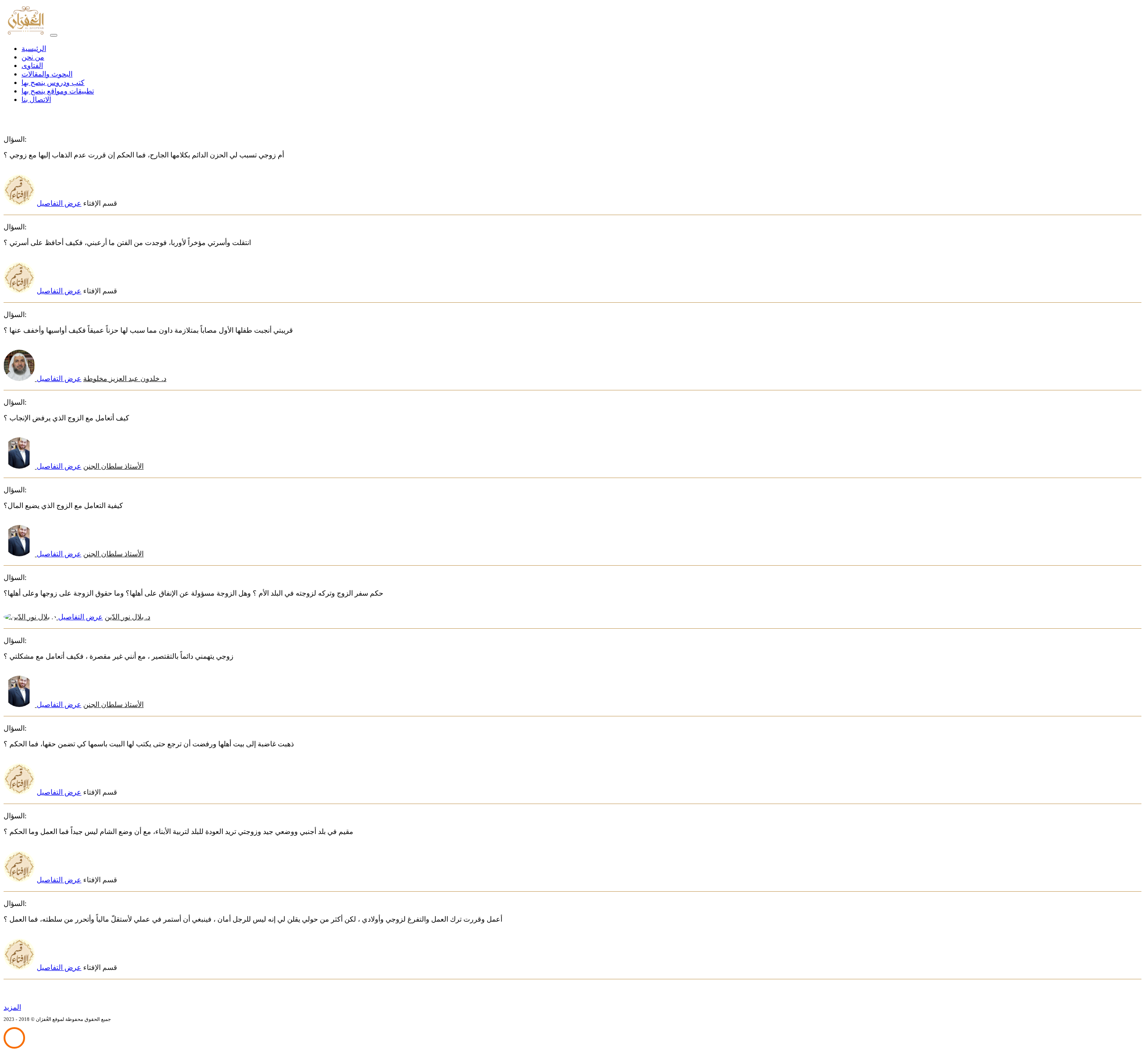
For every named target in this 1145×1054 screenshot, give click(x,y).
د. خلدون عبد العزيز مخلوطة (100, 378)
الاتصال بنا (36, 99)
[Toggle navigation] (53, 35)
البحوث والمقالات (46, 74)
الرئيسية (33, 48)
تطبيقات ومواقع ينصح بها (57, 91)
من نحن (32, 57)
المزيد (12, 1007)
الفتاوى (32, 65)
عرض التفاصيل (59, 203)
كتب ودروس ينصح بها (53, 82)
